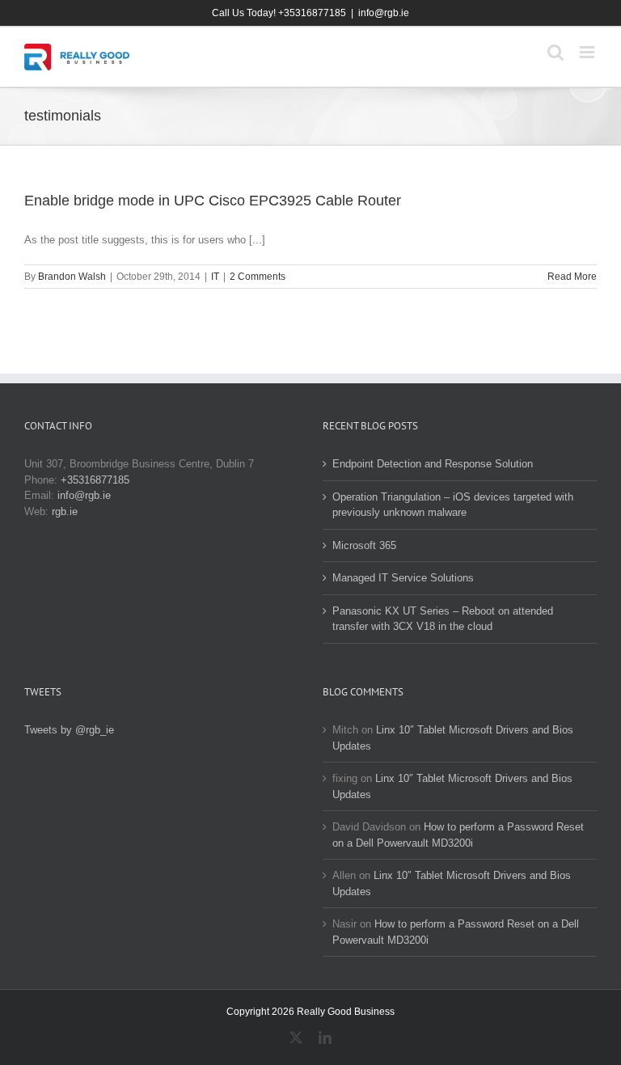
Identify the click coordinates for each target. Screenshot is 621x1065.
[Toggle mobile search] (555, 52)
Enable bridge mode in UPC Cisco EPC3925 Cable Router (212, 200)
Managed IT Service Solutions (403, 578)
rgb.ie (65, 511)
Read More (572, 276)
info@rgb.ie (383, 13)
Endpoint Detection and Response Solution (432, 464)
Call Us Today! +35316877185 (279, 13)
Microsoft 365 (364, 545)
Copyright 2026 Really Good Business (310, 1011)
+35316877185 (95, 480)
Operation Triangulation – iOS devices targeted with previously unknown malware (452, 505)
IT (215, 276)
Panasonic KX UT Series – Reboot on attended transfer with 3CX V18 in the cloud (442, 619)
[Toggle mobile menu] (588, 52)
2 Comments (257, 276)
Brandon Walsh (72, 276)
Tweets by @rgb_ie (69, 730)
